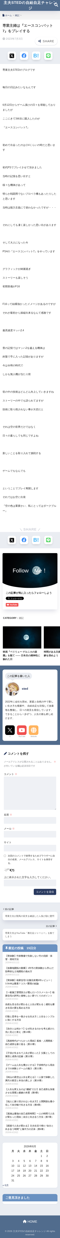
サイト (8, 842)
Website (34, 736)
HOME (32, 1221)
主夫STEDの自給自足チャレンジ (30, 5)
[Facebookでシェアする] (24, 56)
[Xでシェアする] (12, 56)
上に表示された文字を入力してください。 (28, 877)
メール (9, 828)
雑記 (21, 618)
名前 (8, 814)
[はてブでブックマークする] (36, 56)
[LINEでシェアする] (48, 56)
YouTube (21, 736)
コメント (10, 774)
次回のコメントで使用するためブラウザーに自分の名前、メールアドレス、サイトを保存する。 (31, 859)
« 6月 (6, 1185)
